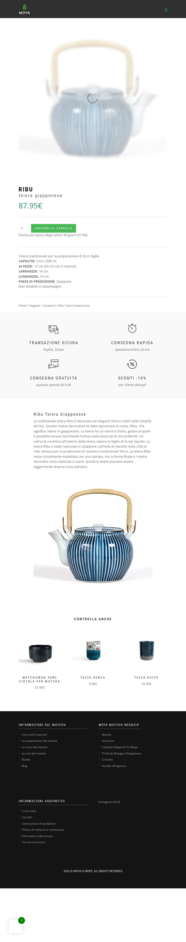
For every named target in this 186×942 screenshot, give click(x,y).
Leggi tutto (139, 660)
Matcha (106, 735)
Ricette (26, 759)
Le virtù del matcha (34, 753)
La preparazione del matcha (39, 741)
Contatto (107, 759)
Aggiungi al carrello (53, 228)
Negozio (35, 305)
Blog (24, 766)
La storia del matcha (34, 747)
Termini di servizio (33, 842)
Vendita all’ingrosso (114, 766)
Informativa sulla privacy (37, 836)
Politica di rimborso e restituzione (43, 830)
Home (23, 305)
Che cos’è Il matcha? (34, 735)
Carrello (27, 817)
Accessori (49, 305)
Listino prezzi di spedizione (39, 823)
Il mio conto (29, 811)
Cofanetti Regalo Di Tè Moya (120, 747)
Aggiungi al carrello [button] (35, 664)
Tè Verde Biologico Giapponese (121, 753)
